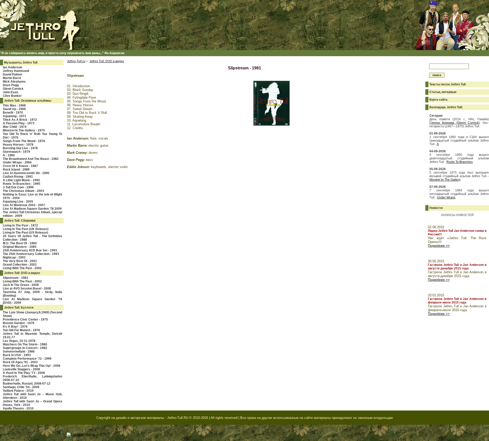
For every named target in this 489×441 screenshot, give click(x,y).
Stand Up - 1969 (14, 109)
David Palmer (12, 74)
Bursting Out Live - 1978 (20, 148)
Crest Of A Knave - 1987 (20, 166)
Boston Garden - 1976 (18, 323)
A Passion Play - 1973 (18, 123)
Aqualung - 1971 (14, 116)
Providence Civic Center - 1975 (25, 319)
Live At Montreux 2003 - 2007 (24, 205)
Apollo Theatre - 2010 (18, 408)
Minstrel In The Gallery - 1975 (24, 130)
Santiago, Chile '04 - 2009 (21, 387)
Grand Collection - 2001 (20, 264)
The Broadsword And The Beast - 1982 (31, 159)
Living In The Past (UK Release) (25, 229)
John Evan (10, 92)
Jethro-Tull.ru (76, 61)
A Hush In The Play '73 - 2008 (24, 373)
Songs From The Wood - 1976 (24, 141)
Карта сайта (438, 99)
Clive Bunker (12, 96)
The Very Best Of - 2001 (20, 261)
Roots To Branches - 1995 (21, 184)
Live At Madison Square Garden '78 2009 (32, 208)
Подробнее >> (439, 246)
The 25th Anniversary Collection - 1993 (31, 254)
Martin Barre (12, 78)
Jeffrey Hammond (16, 71)
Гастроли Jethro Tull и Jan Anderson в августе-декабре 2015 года (457, 266)
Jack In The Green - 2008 (21, 285)
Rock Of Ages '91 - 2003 (20, 362)
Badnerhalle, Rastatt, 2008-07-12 (26, 383)
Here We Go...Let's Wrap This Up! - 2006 (31, 366)
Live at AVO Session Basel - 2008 (27, 288)
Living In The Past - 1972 (20, 225)
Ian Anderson (12, 67)
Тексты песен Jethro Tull (447, 84)
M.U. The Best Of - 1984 (20, 243)
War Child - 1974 (14, 127)
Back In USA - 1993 (17, 355)
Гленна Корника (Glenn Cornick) (454, 123)
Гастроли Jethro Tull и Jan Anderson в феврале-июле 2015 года (457, 300)
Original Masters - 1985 (19, 247)
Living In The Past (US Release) (25, 232)
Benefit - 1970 (13, 112)
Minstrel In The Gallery (444, 179)
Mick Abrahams (14, 81)
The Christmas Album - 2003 (23, 191)
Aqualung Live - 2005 (18, 201)
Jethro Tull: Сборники (19, 220)
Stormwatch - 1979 (16, 152)
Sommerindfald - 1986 (19, 351)
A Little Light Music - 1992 (21, 180)
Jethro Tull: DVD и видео (22, 273)
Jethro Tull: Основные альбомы (27, 100)
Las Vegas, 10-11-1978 (19, 341)
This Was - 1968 (14, 105)
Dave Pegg (11, 85)
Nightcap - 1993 (14, 257)
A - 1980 (9, 155)
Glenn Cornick (13, 88)
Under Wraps (446, 197)
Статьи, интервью (442, 92)
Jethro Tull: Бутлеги (18, 307)
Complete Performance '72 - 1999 (27, 358)
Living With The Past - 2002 (22, 268)
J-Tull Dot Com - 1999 (18, 187)
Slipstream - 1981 (15, 278)
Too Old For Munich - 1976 (21, 330)
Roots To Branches (459, 162)
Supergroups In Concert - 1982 (25, 348)
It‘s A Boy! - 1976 (15, 326)
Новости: (436, 208)
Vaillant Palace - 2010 (18, 390)
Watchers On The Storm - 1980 (25, 344)
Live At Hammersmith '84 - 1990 (26, 173)
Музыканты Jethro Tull (20, 62)
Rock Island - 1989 (16, 169)
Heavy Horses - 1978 (18, 144)
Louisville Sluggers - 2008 (21, 369)
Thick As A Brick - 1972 (20, 119)
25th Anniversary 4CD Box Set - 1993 (30, 250)
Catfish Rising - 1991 (18, 176)
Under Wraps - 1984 (17, 162)
